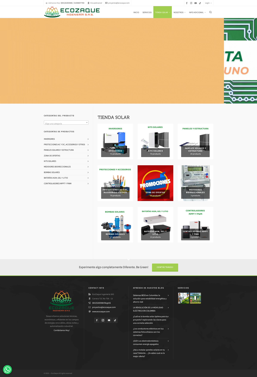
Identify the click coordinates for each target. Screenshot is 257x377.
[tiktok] (200, 3)
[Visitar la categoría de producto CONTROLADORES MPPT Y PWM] (195, 208)
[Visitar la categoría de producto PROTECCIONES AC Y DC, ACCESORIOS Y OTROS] (115, 166)
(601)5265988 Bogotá (101, 303)
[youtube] (196, 3)
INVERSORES (49, 139)
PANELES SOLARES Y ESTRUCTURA (59, 150)
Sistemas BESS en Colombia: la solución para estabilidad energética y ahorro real (150, 298)
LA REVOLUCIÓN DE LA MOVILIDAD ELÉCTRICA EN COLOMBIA (148, 309)
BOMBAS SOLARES (52, 172)
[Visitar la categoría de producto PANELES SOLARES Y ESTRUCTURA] (195, 125)
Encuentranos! (96, 3)
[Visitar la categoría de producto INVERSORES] (115, 125)
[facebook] (187, 3)
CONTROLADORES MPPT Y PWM (57, 183)
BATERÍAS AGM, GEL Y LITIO (56, 177)
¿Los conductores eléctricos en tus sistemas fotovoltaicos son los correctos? (148, 332)
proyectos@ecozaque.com (119, 3)
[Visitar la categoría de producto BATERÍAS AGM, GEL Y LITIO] (155, 208)
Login (207, 3)
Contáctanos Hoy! (62, 330)
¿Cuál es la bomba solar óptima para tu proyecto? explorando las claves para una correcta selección (150, 320)
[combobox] (66, 122)
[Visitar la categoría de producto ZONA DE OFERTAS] (155, 166)
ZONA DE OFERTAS (52, 155)
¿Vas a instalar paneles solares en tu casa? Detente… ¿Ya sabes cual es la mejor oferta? (149, 353)
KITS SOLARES (50, 161)
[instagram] (191, 3)
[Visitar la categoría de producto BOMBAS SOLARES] (115, 208)
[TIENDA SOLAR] (195, 298)
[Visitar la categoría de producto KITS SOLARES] (155, 125)
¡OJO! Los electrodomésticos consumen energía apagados (146, 342)
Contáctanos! (165, 267)
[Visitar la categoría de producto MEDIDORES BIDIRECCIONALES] (195, 166)
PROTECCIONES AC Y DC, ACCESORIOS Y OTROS (64, 144)
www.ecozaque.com (101, 311)
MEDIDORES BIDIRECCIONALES (57, 166)
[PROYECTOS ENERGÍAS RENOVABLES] (183, 298)
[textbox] (66, 124)
